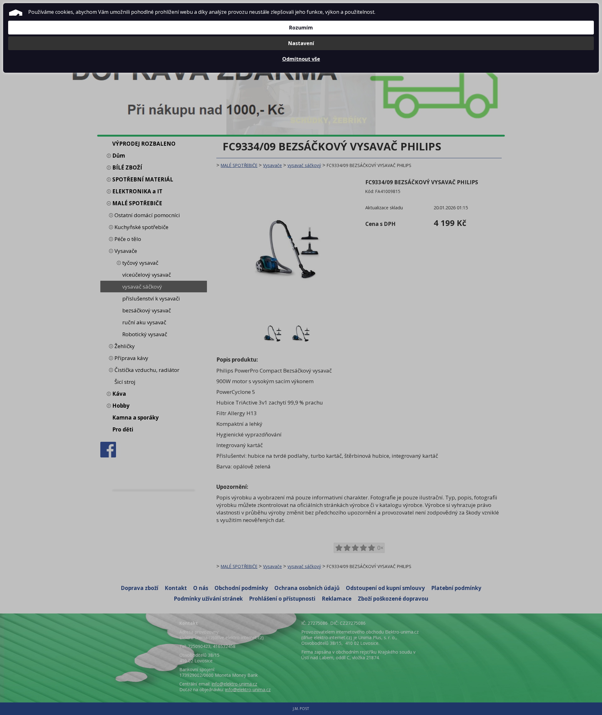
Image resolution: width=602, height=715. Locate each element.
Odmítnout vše (301, 58)
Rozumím (301, 27)
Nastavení (301, 43)
